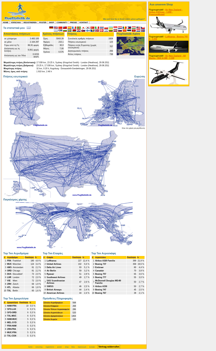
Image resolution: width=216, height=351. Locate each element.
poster (59, 347)
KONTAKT (84, 22)
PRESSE (73, 22)
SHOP (51, 22)
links (73, 347)
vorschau (39, 347)
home (30, 347)
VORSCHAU (16, 22)
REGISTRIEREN (30, 22)
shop (67, 347)
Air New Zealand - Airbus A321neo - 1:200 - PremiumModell (165, 12)
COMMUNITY (62, 22)
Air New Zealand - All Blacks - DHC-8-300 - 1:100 (167, 57)
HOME (5, 22)
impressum (82, 347)
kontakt (92, 347)
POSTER (42, 22)
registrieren (50, 347)
